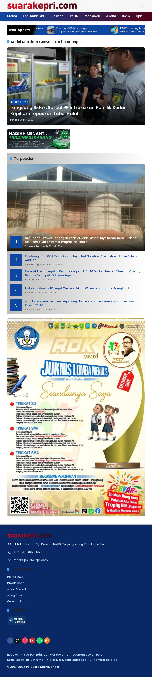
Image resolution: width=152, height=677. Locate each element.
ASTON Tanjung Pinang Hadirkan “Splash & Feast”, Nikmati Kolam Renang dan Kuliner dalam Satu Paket (124, 30)
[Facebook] (10, 640)
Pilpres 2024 (15, 577)
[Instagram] (25, 640)
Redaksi (12, 655)
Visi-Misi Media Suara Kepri (69, 660)
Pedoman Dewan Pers (86, 655)
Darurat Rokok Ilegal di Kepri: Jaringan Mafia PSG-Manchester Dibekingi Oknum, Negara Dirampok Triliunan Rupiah (82, 273)
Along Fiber (14, 595)
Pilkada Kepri (15, 583)
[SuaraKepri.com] (42, 6)
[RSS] (47, 640)
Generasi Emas (17, 601)
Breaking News (19, 101)
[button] (142, 6)
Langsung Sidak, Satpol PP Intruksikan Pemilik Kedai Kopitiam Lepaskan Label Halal (67, 111)
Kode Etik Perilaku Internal (25, 660)
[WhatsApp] (39, 640)
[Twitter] (17, 640)
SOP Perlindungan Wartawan (44, 655)
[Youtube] (32, 640)
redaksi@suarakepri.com (31, 560)
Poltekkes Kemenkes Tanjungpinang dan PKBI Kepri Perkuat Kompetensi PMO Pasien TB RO (80, 303)
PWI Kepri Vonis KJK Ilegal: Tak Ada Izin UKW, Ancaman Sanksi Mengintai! (77, 288)
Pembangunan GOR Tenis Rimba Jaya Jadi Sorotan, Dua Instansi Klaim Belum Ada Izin (81, 258)
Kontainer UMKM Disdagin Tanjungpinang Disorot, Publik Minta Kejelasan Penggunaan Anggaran (57, 30)
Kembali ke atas (105, 660)
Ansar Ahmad (16, 589)
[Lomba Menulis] (76, 417)
